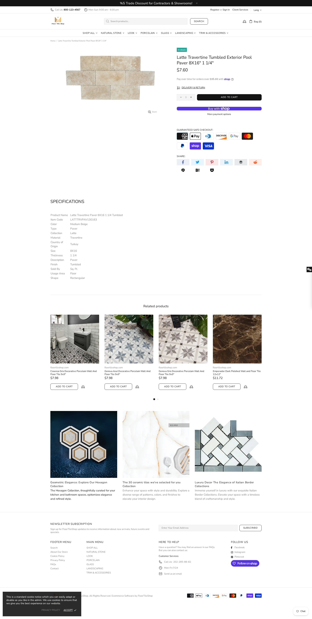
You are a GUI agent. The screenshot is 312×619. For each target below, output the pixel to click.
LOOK (89, 556)
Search (199, 21)
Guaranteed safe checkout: (195, 130)
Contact (54, 568)
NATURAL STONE (96, 552)
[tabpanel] (76, 356)
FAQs (53, 564)
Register (214, 9)
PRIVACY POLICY (51, 610)
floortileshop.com (60, 367)
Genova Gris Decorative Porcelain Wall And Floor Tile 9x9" (74, 373)
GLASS (90, 564)
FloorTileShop (145, 595)
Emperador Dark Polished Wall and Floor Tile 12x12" (129, 373)
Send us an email (173, 573)
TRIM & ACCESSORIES (98, 572)
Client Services (240, 9)
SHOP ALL (92, 547)
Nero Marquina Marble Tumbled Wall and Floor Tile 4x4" (236, 373)
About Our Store (59, 552)
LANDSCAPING (94, 568)
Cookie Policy (57, 556)
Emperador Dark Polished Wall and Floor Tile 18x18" (184, 373)
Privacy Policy (57, 560)
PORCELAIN (93, 560)
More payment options (219, 114)
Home (52, 41)
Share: (181, 156)
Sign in (226, 9)
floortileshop (58, 21)
